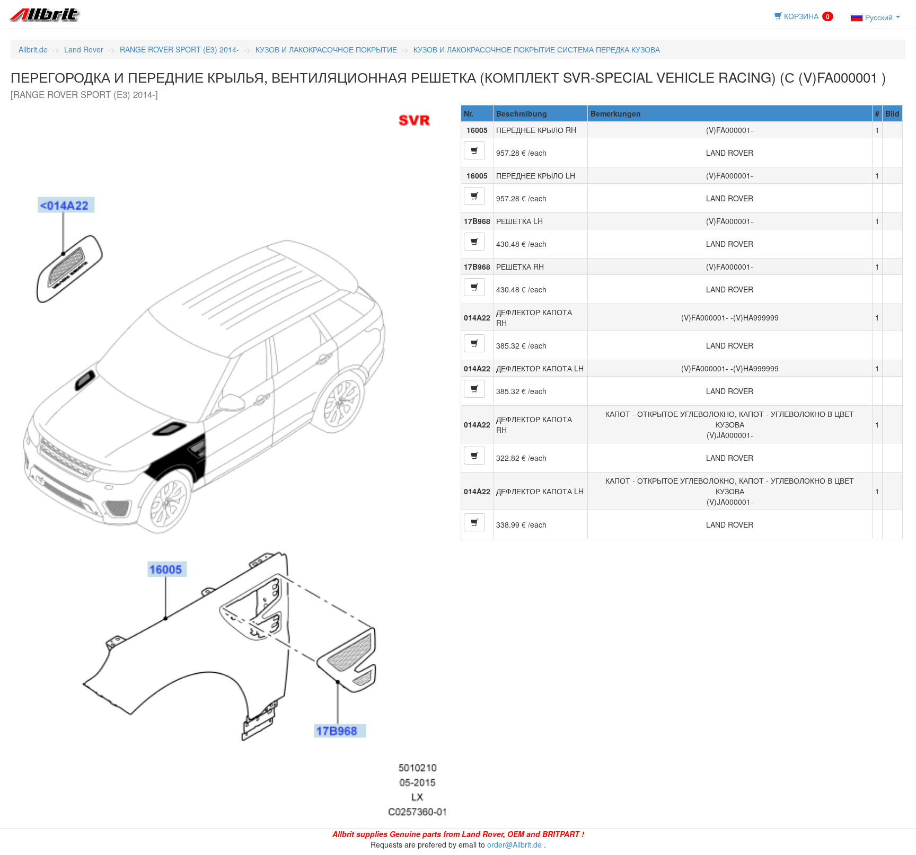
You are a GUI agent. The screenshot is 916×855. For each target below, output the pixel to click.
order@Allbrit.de (514, 844)
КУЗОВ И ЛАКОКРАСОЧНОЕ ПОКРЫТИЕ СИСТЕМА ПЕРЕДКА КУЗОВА (536, 49)
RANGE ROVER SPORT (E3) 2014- (179, 49)
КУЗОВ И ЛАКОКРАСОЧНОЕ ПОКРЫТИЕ (326, 49)
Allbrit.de (33, 49)
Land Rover (83, 49)
